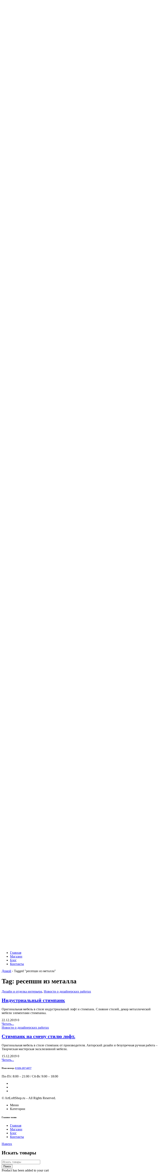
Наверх (7, 1144)
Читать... (8, 1024)
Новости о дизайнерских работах (67, 991)
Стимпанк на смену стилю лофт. (38, 1036)
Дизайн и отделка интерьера (22, 991)
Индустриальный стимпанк (33, 1000)
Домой (6, 971)
